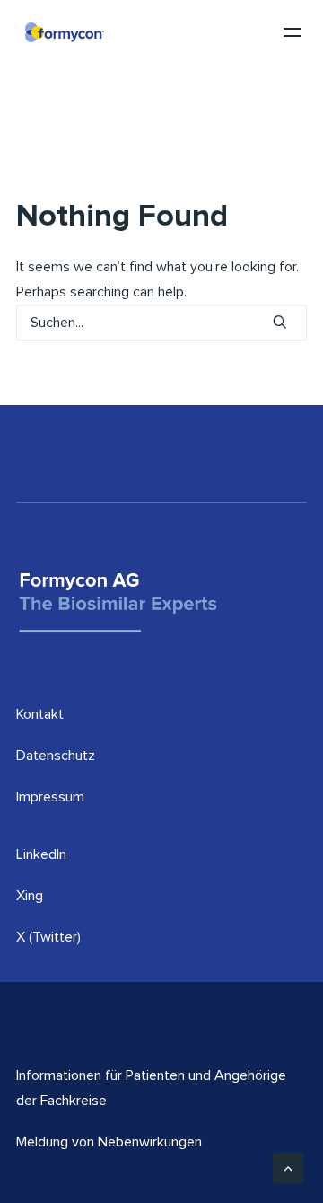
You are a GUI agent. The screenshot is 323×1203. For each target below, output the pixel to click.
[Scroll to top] (288, 1167)
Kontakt (40, 714)
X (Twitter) (48, 937)
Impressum (50, 797)
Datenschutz (55, 755)
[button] (279, 321)
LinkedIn (41, 854)
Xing (29, 896)
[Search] (161, 323)
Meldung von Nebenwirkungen (109, 1142)
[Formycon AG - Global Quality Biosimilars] (64, 32)
